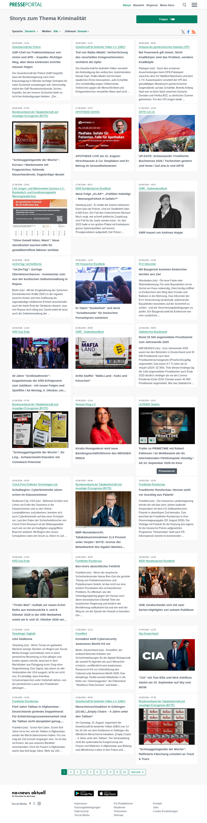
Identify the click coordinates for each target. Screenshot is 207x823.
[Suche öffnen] (185, 5)
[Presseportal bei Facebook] (29, 803)
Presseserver (167, 471)
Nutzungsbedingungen (87, 807)
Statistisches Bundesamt (153, 331)
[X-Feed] (183, 32)
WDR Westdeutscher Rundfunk (157, 561)
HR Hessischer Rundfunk (90, 264)
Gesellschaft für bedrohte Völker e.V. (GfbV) (100, 47)
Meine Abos (167, 5)
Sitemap (118, 815)
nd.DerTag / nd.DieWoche (27, 264)
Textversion (120, 811)
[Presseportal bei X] (33, 803)
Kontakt (157, 803)
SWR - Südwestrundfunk (153, 188)
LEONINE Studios (149, 404)
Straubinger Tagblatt (23, 633)
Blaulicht (138, 5)
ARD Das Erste (21, 331)
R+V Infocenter (147, 264)
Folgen (163, 19)
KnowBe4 (81, 633)
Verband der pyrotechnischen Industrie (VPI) (164, 47)
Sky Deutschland (148, 633)
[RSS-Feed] (193, 32)
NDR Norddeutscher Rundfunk (93, 188)
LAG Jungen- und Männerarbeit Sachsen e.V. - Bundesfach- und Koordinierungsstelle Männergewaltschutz (38, 192)
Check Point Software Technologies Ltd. (35, 484)
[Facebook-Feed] (188, 32)
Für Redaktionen (123, 803)
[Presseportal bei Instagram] (38, 803)
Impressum (80, 803)
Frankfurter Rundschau (152, 484)
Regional (152, 5)
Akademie (119, 807)
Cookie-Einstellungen (165, 811)
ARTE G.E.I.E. (147, 112)
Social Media (81, 815)
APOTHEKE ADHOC (88, 112)
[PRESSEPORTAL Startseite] (26, 5)
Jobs (155, 807)
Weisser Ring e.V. (86, 404)
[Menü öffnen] (194, 5)
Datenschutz (81, 811)
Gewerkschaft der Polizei (26, 47)
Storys (127, 5)
